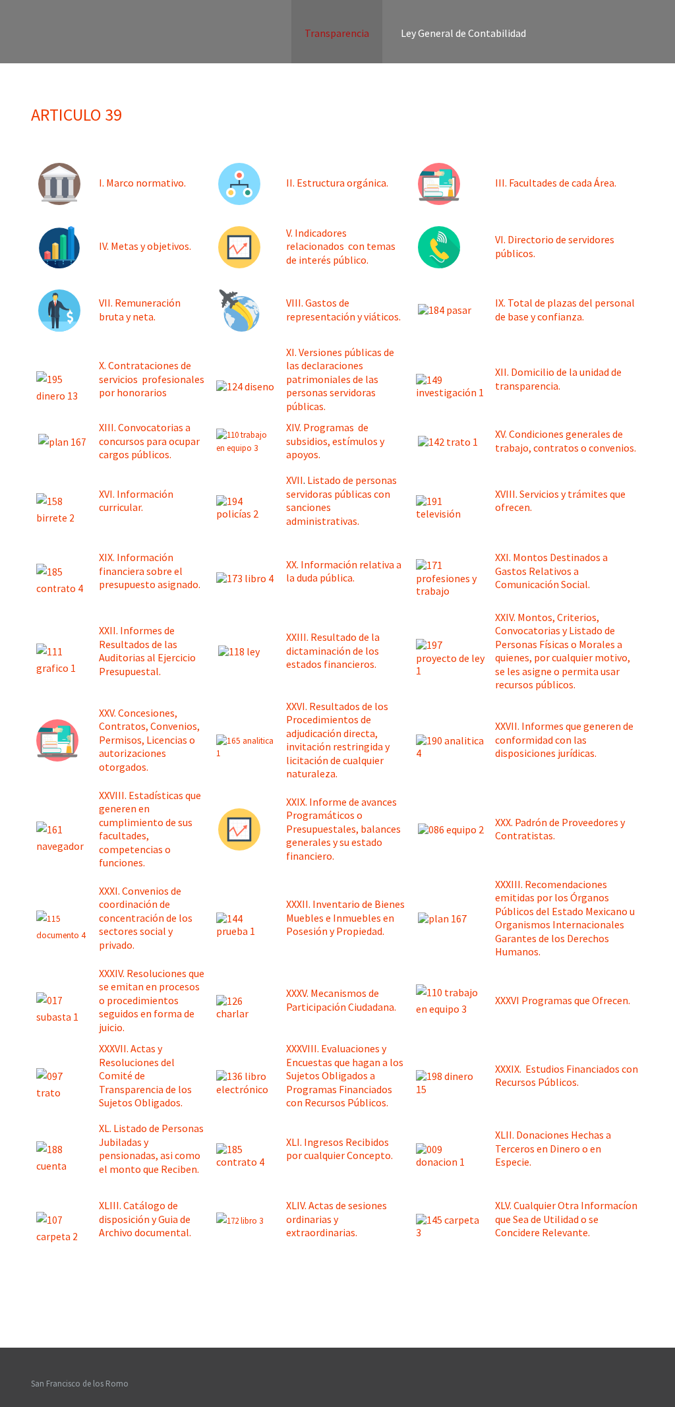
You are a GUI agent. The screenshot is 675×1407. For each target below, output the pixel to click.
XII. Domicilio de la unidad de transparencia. (558, 378)
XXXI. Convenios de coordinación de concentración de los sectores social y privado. (145, 917)
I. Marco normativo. (142, 182)
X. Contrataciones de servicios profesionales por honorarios (151, 379)
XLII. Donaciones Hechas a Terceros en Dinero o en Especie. (553, 1148)
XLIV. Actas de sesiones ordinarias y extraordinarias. (336, 1219)
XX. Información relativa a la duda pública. (343, 571)
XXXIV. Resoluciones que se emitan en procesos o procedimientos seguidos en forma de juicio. (151, 1000)
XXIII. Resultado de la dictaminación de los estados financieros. (333, 650)
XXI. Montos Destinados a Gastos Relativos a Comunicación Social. (551, 571)
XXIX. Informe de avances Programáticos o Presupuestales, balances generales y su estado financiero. (343, 828)
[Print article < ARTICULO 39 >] (640, 136)
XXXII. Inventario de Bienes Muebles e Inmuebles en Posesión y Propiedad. (345, 917)
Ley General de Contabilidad (463, 33)
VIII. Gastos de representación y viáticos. (343, 309)
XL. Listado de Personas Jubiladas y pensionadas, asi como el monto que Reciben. (151, 1149)
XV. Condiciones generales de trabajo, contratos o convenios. (565, 440)
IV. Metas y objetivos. (145, 246)
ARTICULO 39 (76, 114)
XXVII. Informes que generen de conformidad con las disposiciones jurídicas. (564, 739)
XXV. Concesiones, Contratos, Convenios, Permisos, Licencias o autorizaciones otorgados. (149, 739)
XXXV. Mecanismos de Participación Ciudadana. (341, 999)
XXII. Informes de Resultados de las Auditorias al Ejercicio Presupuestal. (147, 651)
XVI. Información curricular (136, 500)
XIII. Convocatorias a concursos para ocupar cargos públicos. (149, 441)
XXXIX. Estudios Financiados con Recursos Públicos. (566, 1075)
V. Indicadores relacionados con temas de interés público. (341, 246)
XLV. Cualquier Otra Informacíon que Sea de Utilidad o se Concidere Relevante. (566, 1219)
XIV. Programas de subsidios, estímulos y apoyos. (335, 441)
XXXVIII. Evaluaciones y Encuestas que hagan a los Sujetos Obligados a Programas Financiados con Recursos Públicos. (344, 1075)
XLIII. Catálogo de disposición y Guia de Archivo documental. (145, 1219)
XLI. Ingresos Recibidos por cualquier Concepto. (339, 1148)
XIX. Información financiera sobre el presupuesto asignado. (149, 571)
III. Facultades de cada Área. (555, 182)
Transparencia (337, 33)
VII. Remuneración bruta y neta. (140, 309)
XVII (294, 480)
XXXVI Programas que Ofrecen (561, 1000)
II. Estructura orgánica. (337, 182)
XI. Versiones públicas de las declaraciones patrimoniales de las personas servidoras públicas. (340, 379)
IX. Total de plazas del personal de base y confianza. (565, 309)
